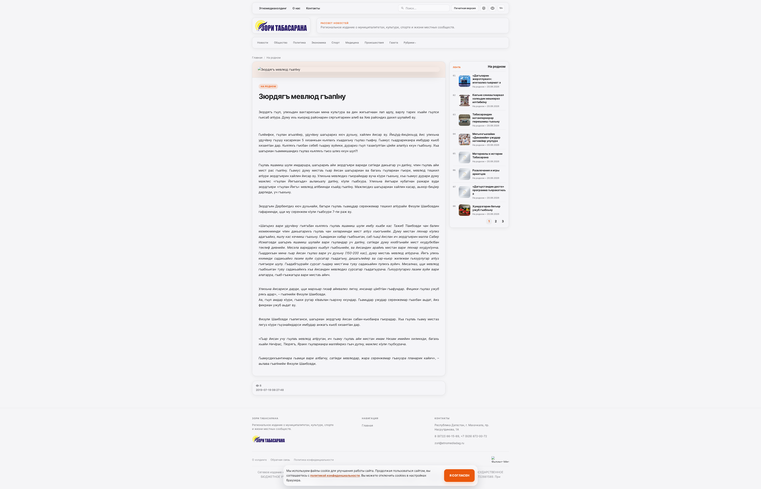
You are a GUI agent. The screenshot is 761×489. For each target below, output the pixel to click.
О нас (296, 8)
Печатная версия (465, 8)
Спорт (336, 42)
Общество (280, 42)
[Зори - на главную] (281, 25)
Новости (262, 42)
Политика (299, 42)
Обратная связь (280, 459)
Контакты (313, 8)
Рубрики (410, 42)
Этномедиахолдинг (273, 8)
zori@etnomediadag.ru (449, 443)
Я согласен (459, 475)
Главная (257, 57)
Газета (393, 42)
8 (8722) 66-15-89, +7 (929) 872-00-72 (461, 436)
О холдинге (259, 459)
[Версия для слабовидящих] (492, 8)
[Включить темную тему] (483, 8)
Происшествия (374, 42)
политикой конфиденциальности (335, 475)
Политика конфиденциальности (314, 459)
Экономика (319, 42)
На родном (274, 57)
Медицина (352, 42)
